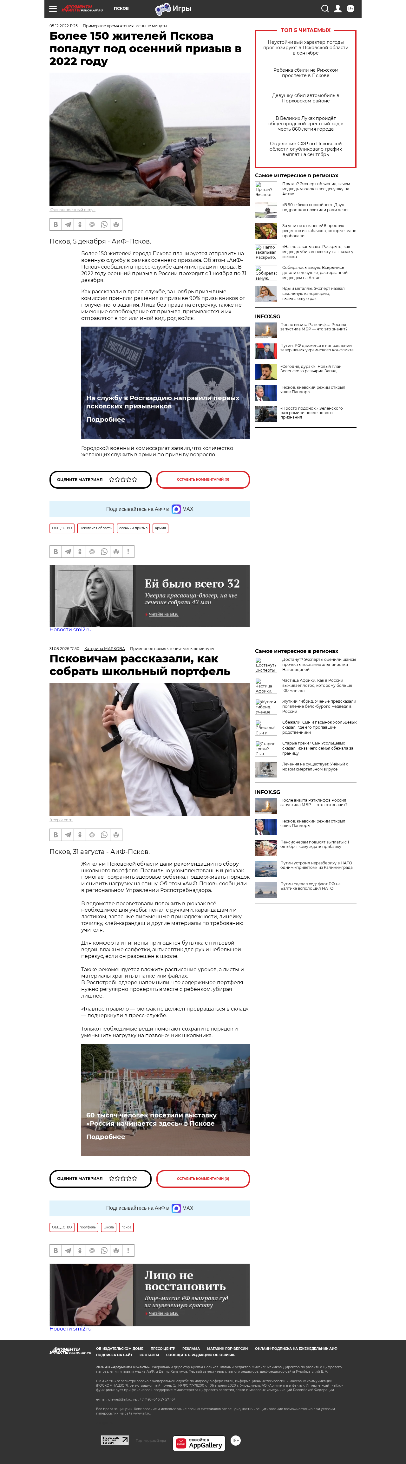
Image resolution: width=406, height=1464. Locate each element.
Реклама (191, 1349)
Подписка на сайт (114, 1355)
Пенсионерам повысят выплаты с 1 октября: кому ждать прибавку (314, 844)
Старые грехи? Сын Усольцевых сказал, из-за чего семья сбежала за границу (317, 748)
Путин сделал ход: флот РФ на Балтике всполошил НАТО (310, 886)
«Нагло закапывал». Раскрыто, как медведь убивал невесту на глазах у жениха (317, 251)
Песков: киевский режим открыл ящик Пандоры (312, 389)
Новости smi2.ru (70, 630)
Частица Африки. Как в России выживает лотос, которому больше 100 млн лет (317, 685)
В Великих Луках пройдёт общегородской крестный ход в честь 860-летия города (306, 124)
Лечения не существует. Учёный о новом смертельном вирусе (315, 766)
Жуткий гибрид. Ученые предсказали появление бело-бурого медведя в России (319, 706)
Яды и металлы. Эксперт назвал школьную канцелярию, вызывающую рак (313, 293)
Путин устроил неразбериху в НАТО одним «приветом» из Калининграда (316, 865)
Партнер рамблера (151, 1440)
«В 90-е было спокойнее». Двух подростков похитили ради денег (315, 207)
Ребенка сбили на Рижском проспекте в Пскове (305, 73)
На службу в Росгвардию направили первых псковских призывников (162, 402)
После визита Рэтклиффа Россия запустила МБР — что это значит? (314, 326)
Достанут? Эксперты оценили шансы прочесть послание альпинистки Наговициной (319, 664)
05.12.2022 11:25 (63, 25)
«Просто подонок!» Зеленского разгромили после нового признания (311, 413)
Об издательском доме (119, 1349)
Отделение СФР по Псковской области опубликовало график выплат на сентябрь (306, 149)
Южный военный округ (72, 209)
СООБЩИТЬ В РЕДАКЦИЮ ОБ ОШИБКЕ (200, 1355)
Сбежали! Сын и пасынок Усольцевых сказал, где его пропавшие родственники (319, 727)
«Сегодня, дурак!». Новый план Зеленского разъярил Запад (311, 368)
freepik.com (61, 819)
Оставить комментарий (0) (203, 480)
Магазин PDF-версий (227, 1349)
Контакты (149, 1355)
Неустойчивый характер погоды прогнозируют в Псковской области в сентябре (306, 48)
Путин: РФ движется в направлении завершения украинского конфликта (317, 347)
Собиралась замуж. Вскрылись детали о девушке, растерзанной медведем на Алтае (315, 272)
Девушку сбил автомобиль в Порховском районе (305, 98)
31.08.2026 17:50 (64, 648)
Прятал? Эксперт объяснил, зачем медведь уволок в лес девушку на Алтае (316, 188)
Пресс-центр (163, 1349)
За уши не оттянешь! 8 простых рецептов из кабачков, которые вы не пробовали (319, 230)
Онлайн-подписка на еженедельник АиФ (296, 1349)
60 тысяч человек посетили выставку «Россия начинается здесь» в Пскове (151, 1119)
